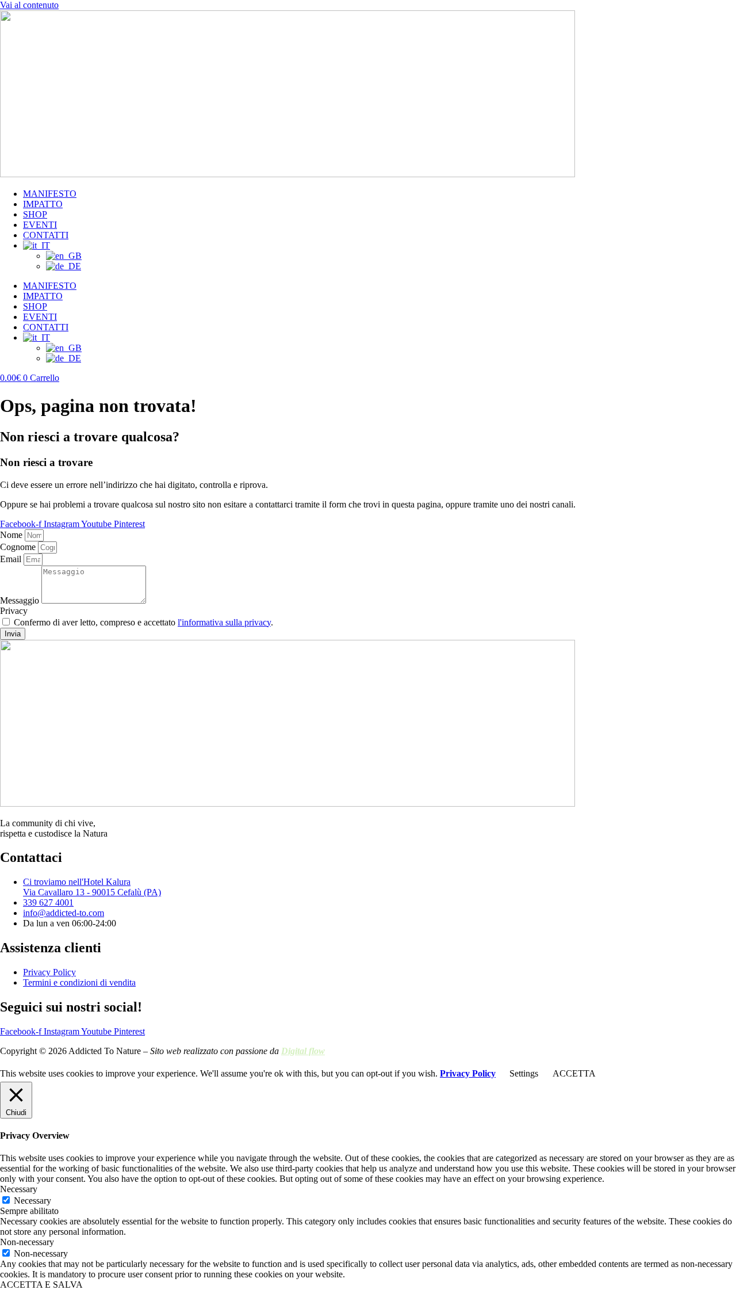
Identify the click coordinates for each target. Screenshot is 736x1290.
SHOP (35, 214)
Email (12, 559)
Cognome (19, 547)
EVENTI (40, 225)
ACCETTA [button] (574, 1073)
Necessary (32, 1200)
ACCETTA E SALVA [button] (41, 1284)
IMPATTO (43, 204)
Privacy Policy (468, 1073)
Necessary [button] (18, 1189)
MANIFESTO (49, 194)
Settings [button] (523, 1073)
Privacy (14, 611)
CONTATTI (45, 235)
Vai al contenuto (29, 5)
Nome (12, 535)
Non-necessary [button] (27, 1242)
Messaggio (20, 600)
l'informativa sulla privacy (224, 622)
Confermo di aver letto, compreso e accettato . (143, 622)
